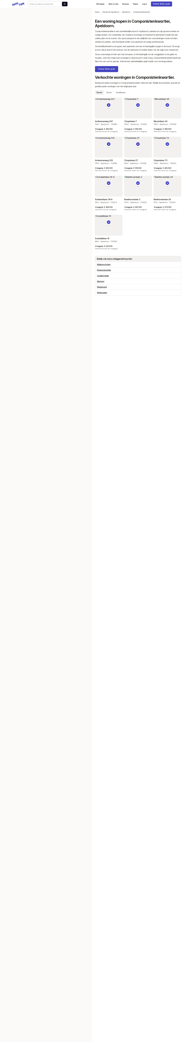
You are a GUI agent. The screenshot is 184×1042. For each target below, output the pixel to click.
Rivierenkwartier (104, 270)
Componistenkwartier (141, 12)
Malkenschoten (104, 264)
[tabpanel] (138, 174)
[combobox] (48, 4)
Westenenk (102, 287)
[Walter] (18, 4)
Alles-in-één (113, 4)
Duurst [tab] (109, 92)
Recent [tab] (99, 92)
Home (97, 12)
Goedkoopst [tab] (120, 92)
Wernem (100, 281)
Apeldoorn (126, 12)
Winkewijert (102, 292)
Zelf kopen (100, 4)
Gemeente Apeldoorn (110, 12)
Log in (144, 4)
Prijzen (135, 4)
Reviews (125, 4)
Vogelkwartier (103, 275)
